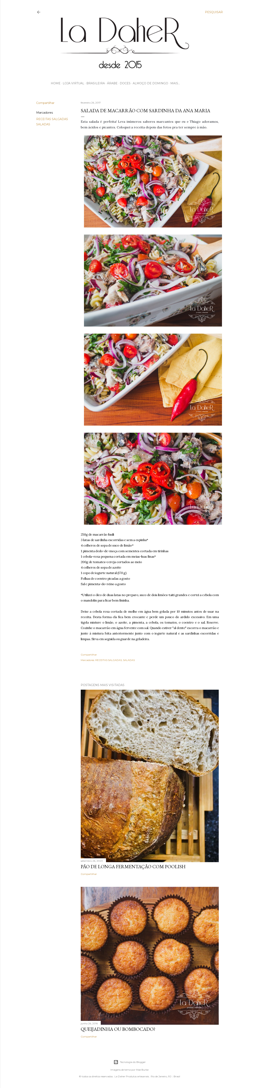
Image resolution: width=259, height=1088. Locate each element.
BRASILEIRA (95, 83)
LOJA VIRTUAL (73, 83)
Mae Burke (142, 1069)
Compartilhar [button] (45, 103)
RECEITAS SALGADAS (52, 119)
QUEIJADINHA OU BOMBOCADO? (118, 1029)
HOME (56, 83)
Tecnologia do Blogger (133, 1062)
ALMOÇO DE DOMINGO (150, 83)
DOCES (125, 83)
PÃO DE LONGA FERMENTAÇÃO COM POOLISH (133, 866)
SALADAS (43, 124)
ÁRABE (112, 83)
